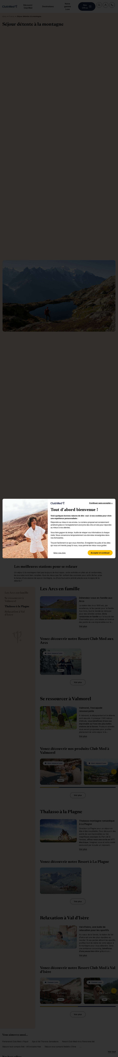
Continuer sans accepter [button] (101, 503)
